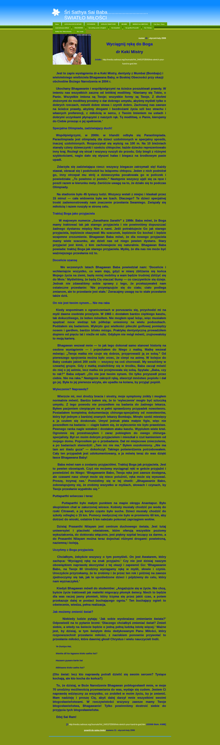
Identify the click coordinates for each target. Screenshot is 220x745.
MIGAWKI (124, 24)
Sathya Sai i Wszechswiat (63, 31)
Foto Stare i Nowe (159, 24)
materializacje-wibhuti (62, 28)
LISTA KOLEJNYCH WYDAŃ (72, 24)
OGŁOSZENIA (78, 28)
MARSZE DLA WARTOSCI (140, 24)
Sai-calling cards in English (97, 28)
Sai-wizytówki (115, 28)
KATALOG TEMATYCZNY (108, 24)
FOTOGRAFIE (91, 24)
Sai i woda (80, 31)
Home (57, 24)
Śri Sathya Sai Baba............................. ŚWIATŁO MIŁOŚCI (106, 15)
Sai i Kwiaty (148, 28)
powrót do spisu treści (95, 730)
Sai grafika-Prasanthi (132, 28)
